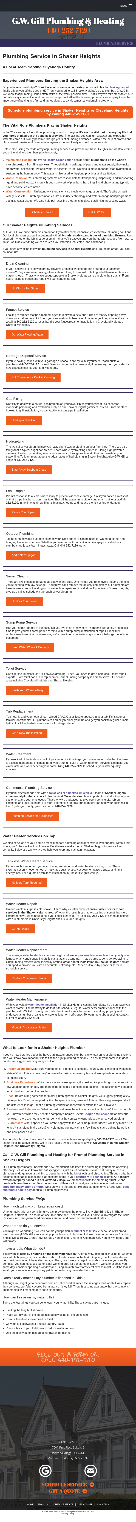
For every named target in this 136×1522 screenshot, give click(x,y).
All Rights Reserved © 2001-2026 (81, 1512)
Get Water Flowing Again (27, 334)
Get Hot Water (20, 928)
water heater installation (43, 1004)
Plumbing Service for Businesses (32, 815)
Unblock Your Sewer (25, 601)
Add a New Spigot (23, 555)
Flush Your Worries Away (27, 690)
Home (30, 1504)
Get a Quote (85, 1504)
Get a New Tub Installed (27, 732)
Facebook (106, 1113)
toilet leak (55, 792)
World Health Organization (55, 159)
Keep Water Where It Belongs (30, 647)
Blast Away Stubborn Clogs (29, 469)
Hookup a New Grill (24, 420)
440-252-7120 (77, 114)
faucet (78, 1231)
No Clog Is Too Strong (25, 288)
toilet (89, 1231)
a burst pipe (27, 87)
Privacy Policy (68, 1514)
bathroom (82, 1176)
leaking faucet (119, 87)
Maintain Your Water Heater (29, 1027)
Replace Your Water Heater (29, 978)
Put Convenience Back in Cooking (33, 377)
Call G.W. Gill (96, 212)
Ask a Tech (103, 1504)
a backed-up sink (77, 792)
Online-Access (58, 1511)
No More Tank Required (27, 882)
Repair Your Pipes (23, 512)
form (116, 965)
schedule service (35, 723)
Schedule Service (42, 212)
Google (88, 1113)
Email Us (43, 1504)
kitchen (98, 1176)
